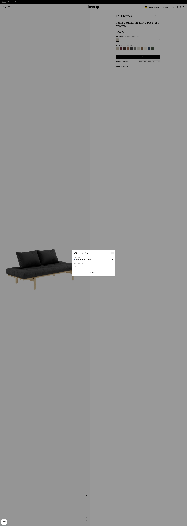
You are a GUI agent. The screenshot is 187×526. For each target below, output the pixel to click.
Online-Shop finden (122, 66)
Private (4, 2)
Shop (4, 7)
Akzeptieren (93, 272)
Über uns (11, 7)
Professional (12, 2)
